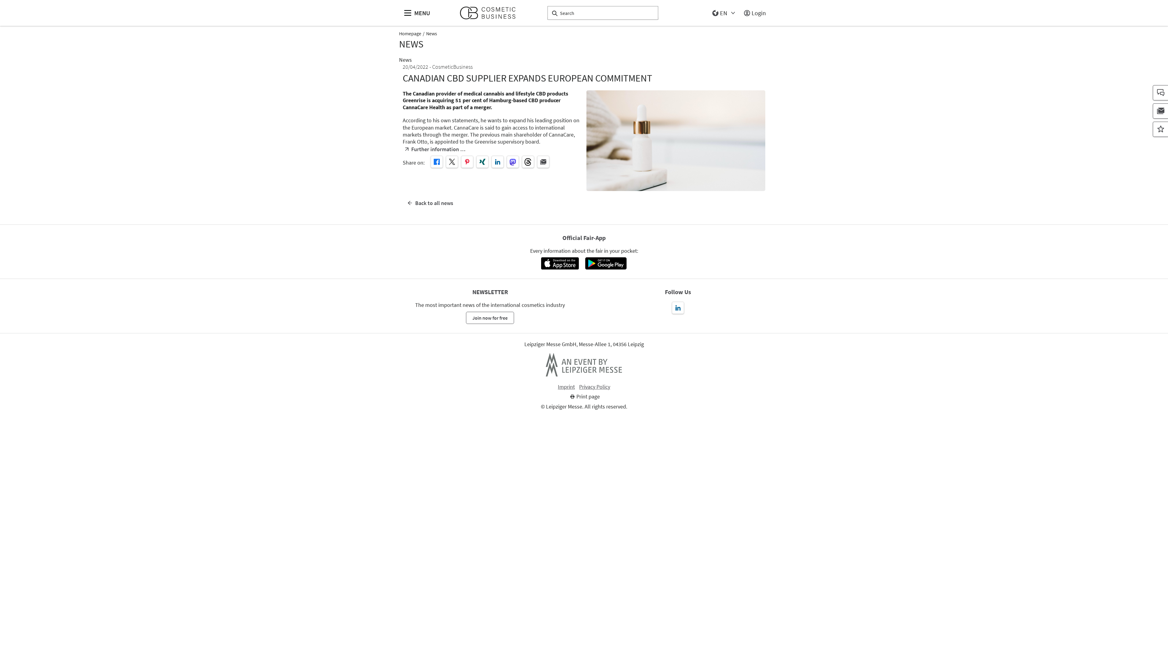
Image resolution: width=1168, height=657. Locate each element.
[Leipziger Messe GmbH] (584, 365)
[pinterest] (467, 162)
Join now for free (490, 318)
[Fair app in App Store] (560, 263)
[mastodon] (513, 162)
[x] (452, 162)
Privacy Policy (594, 387)
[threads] (528, 162)
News (431, 33)
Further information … (438, 149)
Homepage (410, 33)
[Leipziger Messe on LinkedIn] (678, 308)
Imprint (566, 387)
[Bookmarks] (1160, 129)
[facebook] (437, 162)
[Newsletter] (1160, 111)
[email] (543, 162)
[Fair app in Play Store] (606, 263)
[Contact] (1160, 92)
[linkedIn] (498, 162)
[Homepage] (490, 13)
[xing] (482, 162)
